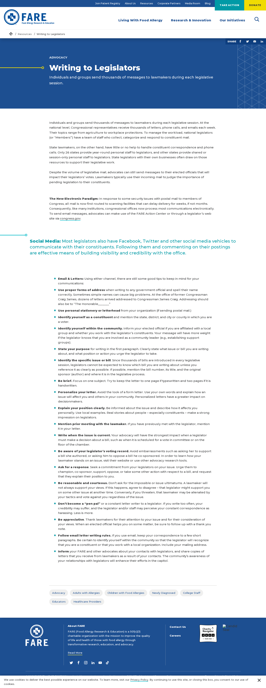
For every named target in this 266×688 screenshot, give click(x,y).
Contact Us (178, 626)
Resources (146, 3)
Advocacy (58, 592)
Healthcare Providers (87, 601)
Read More (75, 652)
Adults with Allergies (86, 592)
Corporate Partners (169, 3)
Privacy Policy (139, 679)
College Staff (191, 592)
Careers (175, 635)
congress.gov (70, 218)
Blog (208, 3)
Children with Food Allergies (125, 592)
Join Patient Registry (107, 3)
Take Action (229, 5)
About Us (130, 3)
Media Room (192, 3)
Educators (59, 601)
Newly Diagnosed (163, 592)
